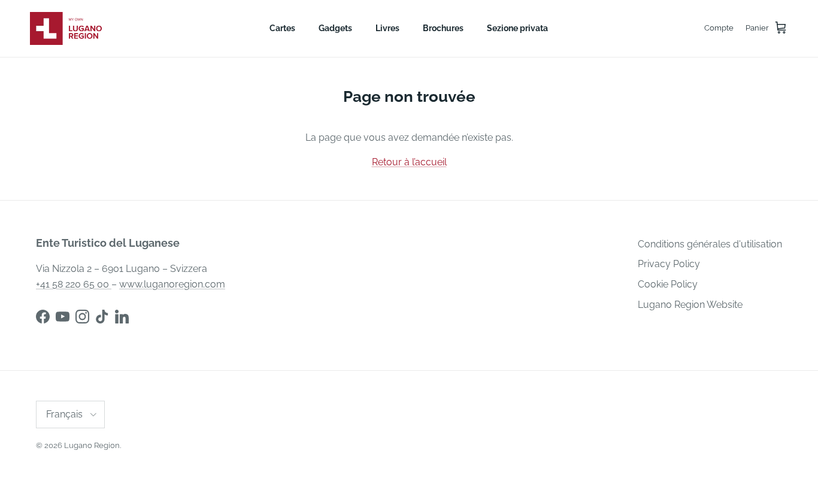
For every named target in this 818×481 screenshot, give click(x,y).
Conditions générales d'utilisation (710, 244)
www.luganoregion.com (172, 284)
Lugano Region (92, 445)
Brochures (443, 28)
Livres (387, 28)
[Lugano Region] (66, 28)
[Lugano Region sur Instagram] (82, 316)
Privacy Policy (669, 264)
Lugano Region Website (690, 304)
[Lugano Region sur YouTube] (62, 316)
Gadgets (335, 28)
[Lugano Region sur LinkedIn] (122, 316)
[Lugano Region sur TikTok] (102, 316)
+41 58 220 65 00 (73, 284)
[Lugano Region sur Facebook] (43, 316)
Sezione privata (517, 28)
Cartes (282, 28)
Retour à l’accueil (409, 162)
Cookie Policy (668, 284)
